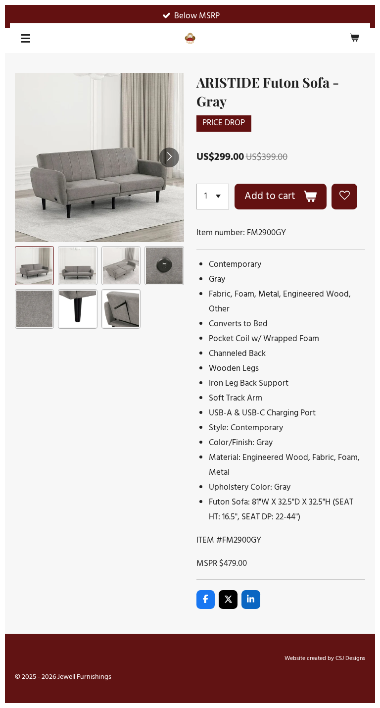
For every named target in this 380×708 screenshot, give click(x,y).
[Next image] (169, 157)
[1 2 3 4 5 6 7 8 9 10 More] (213, 196)
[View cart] (354, 38)
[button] (34, 265)
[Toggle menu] (26, 38)
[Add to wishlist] (344, 196)
